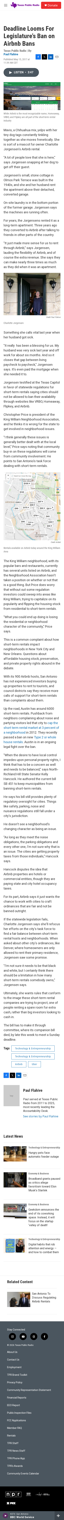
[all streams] (59, 1515)
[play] (5, 1515)
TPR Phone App (16, 1458)
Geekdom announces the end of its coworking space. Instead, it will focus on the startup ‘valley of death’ (43, 1217)
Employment (14, 1367)
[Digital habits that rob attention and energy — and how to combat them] (15, 1245)
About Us (12, 1352)
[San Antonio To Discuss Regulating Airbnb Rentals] (18, 1299)
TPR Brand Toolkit (17, 1375)
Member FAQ (14, 1428)
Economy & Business (38, 1173)
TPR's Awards (15, 1466)
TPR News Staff (16, 1451)
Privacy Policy (14, 1382)
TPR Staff (12, 1443)
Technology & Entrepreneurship (33, 1048)
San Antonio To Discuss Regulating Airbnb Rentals (44, 1297)
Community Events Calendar (23, 1473)
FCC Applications (16, 1420)
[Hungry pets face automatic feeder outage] (15, 1154)
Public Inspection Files (19, 1413)
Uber (34, 1064)
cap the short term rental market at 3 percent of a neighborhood (31, 727)
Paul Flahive (11, 54)
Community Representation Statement (29, 1390)
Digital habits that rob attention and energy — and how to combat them (43, 1248)
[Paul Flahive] (12, 1095)
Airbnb (19, 1064)
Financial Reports (16, 1397)
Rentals (11, 1435)
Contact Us (13, 1359)
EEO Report (13, 1405)
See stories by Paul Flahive (40, 1116)
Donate (53, 5)
